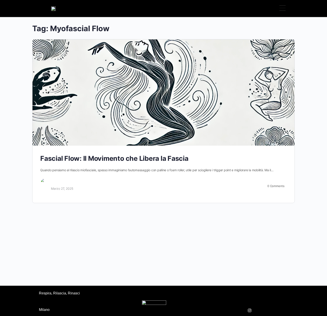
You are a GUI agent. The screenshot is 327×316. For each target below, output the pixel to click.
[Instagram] (250, 310)
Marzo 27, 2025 (62, 188)
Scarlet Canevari (63, 184)
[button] (282, 8)
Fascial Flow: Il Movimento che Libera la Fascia (114, 158)
